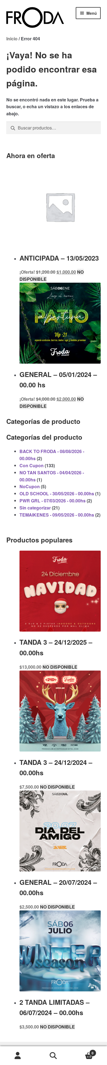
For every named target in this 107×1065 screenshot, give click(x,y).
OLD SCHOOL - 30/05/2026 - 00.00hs (56, 493)
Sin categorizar (35, 508)
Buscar (53, 1055)
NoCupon (29, 486)
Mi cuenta (18, 1055)
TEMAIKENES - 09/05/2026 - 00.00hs (56, 515)
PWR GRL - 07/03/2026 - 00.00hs (52, 500)
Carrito (82, 1051)
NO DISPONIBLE (60, 667)
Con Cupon (31, 465)
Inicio (12, 38)
